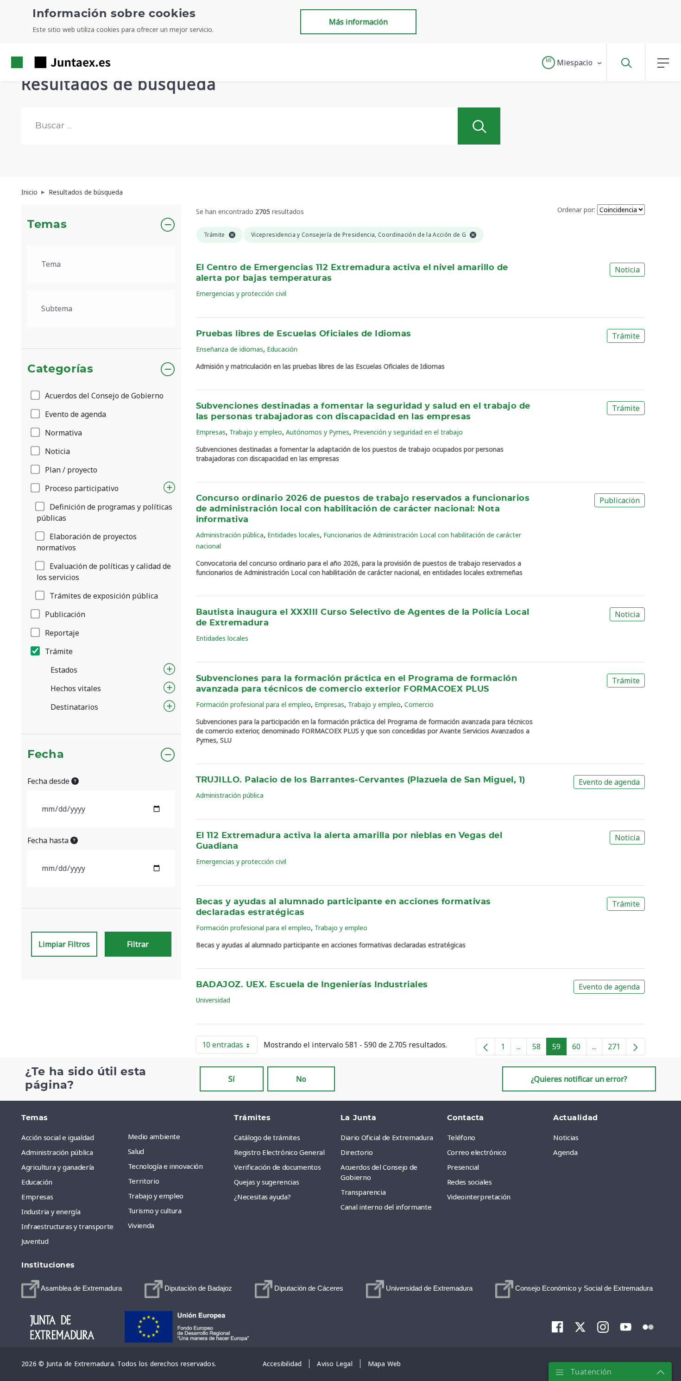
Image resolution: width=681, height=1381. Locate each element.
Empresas (211, 432)
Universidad (213, 1000)
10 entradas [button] (230, 1046)
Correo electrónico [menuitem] (476, 1152)
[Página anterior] (485, 1046)
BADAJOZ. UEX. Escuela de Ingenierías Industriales (312, 985)
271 (617, 1048)
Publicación (64, 614)
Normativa (62, 433)
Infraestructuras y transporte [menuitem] (67, 1226)
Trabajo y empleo (255, 432)
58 (539, 1048)
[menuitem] (71, 1289)
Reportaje (61, 633)
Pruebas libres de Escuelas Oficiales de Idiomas (303, 334)
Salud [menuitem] (136, 1151)
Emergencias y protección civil (241, 293)
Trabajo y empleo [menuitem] (155, 1195)
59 (559, 1048)
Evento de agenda (74, 414)
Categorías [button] (60, 369)
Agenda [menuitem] (565, 1152)
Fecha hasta (48, 840)
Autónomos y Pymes (317, 432)
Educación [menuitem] (36, 1181)
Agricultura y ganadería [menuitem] (57, 1167)
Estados (63, 670)
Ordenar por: (576, 209)
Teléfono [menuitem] (461, 1137)
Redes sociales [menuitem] (469, 1181)
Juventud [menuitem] (34, 1241)
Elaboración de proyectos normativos (87, 542)
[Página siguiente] (635, 1046)
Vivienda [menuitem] (141, 1225)
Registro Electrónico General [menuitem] (279, 1152)
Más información (358, 22)
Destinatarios (74, 707)
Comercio (419, 704)
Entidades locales (293, 534)
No (301, 1079)
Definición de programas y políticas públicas (104, 512)
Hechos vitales (75, 688)
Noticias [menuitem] (565, 1137)
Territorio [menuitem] (143, 1181)
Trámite (58, 651)
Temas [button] (47, 224)
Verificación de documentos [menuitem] (277, 1167)
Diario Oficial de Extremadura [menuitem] (386, 1137)
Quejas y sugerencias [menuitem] (266, 1181)
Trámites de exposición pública (103, 596)
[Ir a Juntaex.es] (44, 62)
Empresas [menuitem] (37, 1196)
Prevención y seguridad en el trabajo (408, 432)
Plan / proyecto (70, 470)
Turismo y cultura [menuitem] (155, 1210)
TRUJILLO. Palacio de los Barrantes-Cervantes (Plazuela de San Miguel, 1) (360, 780)
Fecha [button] (45, 754)
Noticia (56, 451)
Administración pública (230, 534)
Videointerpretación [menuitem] (479, 1196)
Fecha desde (49, 781)
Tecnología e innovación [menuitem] (165, 1166)
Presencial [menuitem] (463, 1167)
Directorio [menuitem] (356, 1152)
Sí (231, 1079)
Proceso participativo (81, 488)
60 (579, 1048)
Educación (282, 349)
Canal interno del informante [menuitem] (385, 1206)
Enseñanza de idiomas (229, 349)
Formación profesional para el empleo (253, 704)
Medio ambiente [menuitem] (154, 1136)
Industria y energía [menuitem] (50, 1211)
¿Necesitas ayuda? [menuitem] (262, 1196)
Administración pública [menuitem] (57, 1152)
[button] (572, 62)
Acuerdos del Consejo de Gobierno (103, 396)
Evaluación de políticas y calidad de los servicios (104, 571)
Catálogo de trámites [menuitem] (267, 1137)
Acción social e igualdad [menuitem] (57, 1137)
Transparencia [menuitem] (362, 1192)
